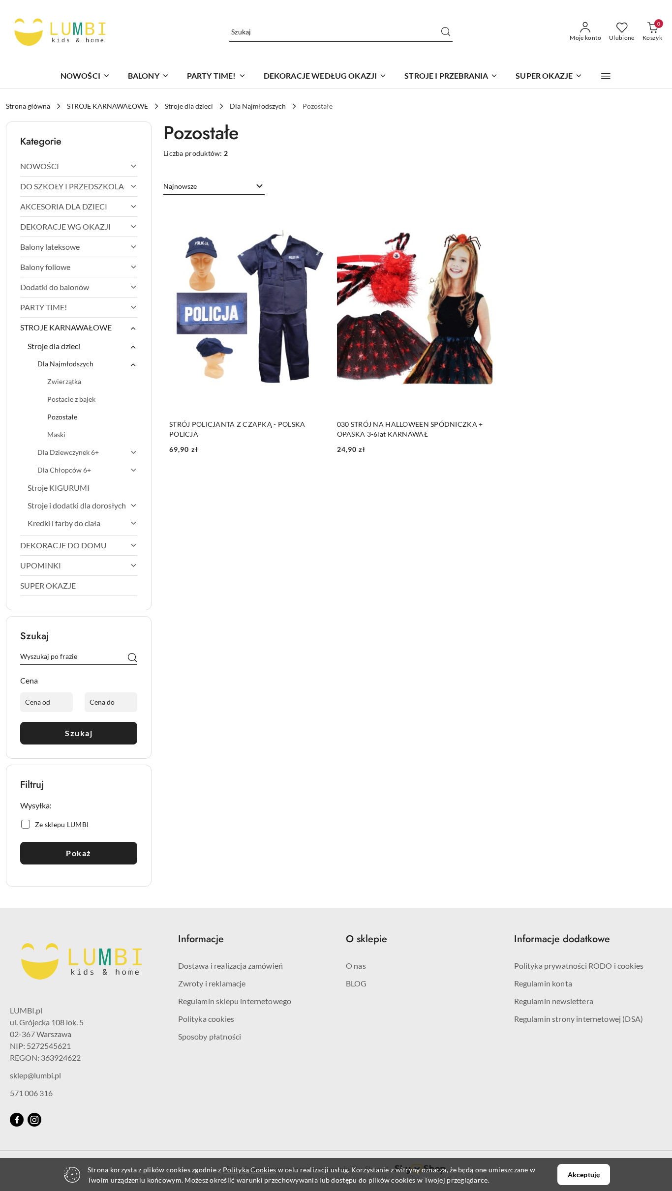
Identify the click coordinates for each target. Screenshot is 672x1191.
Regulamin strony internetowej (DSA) (578, 1018)
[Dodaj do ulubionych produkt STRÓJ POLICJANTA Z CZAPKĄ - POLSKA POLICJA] (313, 215)
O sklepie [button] (366, 939)
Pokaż (79, 853)
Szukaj (78, 733)
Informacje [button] (201, 939)
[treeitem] (78, 166)
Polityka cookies (206, 1018)
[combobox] (214, 186)
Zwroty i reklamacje (212, 983)
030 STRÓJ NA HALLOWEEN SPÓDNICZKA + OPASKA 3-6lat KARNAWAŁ (410, 429)
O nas (356, 965)
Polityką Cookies (249, 1169)
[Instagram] (34, 1120)
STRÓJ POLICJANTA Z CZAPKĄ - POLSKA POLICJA (237, 429)
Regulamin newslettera (553, 1001)
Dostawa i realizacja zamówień (230, 965)
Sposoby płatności (210, 1036)
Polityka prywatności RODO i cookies (579, 965)
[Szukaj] (132, 658)
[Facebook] (17, 1120)
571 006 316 (31, 1093)
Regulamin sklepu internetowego (235, 1001)
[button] (605, 76)
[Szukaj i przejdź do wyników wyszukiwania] (446, 32)
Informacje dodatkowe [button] (562, 939)
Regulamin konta (543, 983)
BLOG (356, 983)
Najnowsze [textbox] (180, 186)
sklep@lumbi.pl (35, 1075)
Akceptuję (584, 1174)
